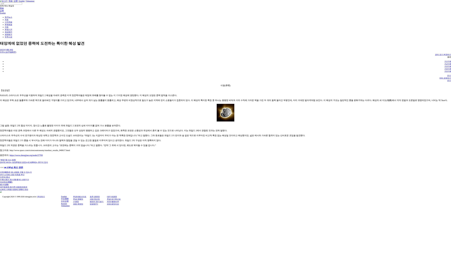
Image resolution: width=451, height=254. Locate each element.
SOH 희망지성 (113, 204)
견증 (6, 27)
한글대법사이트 (79, 197)
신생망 (76, 202)
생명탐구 (8, 35)
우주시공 (8, 37)
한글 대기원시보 (114, 199)
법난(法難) (4, 185)
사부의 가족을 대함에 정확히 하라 (14, 189)
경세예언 (8, 32)
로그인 (5, 1)
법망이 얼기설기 (96, 202)
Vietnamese (30, 1)
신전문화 (8, 22)
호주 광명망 (95, 197)
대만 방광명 (112, 197)
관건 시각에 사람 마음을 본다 (12, 175)
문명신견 (8, 30)
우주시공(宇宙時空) (8, 52)
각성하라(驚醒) (6, 182)
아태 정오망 (95, 199)
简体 (11, 1)
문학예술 (8, 25)
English (22, 1)
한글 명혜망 (78, 199)
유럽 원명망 (78, 204)
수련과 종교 (5, 177)
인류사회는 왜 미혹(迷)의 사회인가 (14, 180)
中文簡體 (65, 199)
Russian (64, 204)
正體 (16, 1)
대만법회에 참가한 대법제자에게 (13, 187)
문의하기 (41, 197)
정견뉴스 (8, 17)
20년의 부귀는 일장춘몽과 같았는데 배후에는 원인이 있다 (24, 162)
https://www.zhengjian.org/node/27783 (26, 155)
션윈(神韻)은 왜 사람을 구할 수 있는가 (16, 172)
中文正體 (65, 201)
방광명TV (94, 204)
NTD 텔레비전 (113, 202)
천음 (6, 20)
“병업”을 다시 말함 (8, 160)
